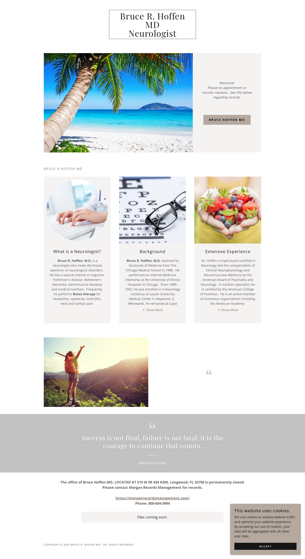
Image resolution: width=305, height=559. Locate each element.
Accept (265, 546)
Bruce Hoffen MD (227, 120)
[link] (152, 35)
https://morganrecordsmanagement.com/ (152, 498)
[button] (152, 309)
